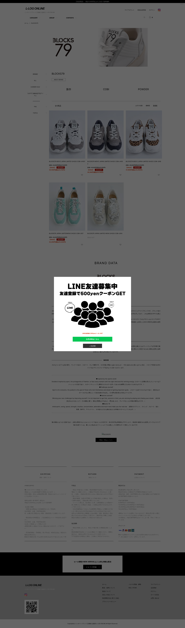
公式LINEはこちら (92, 339)
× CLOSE (92, 346)
